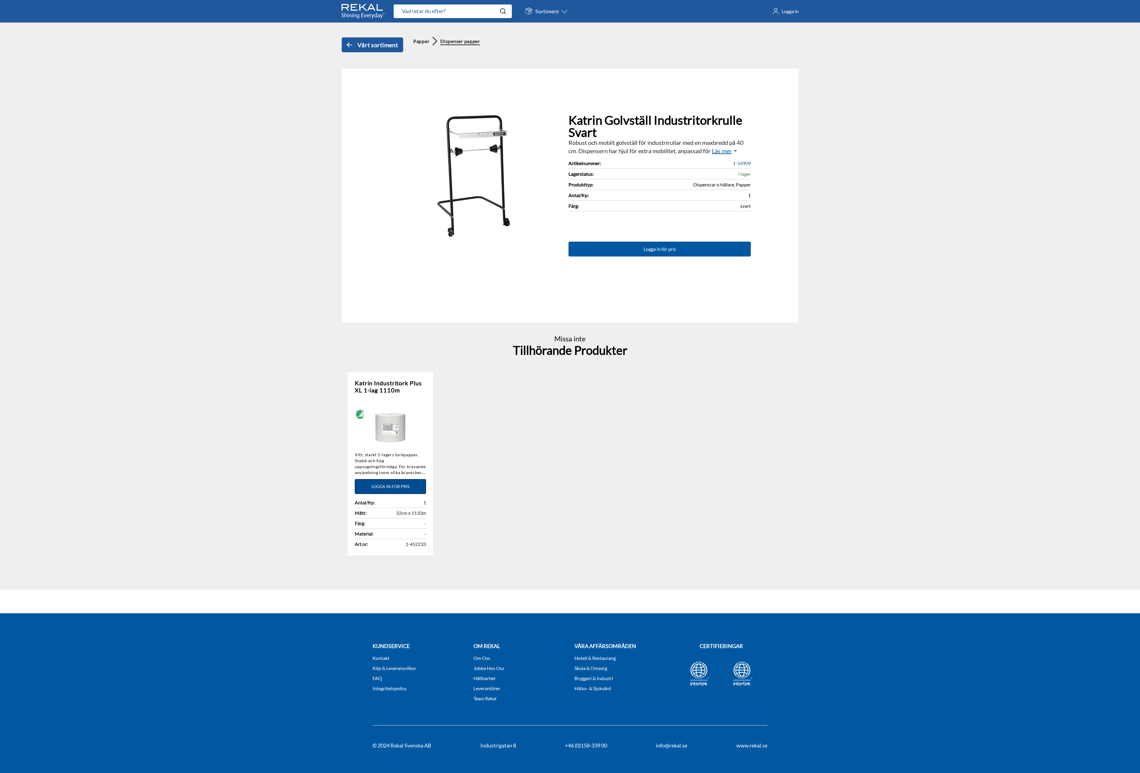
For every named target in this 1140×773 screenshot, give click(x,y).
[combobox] (446, 11)
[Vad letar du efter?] (453, 11)
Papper (421, 41)
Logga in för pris (660, 249)
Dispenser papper (460, 41)
